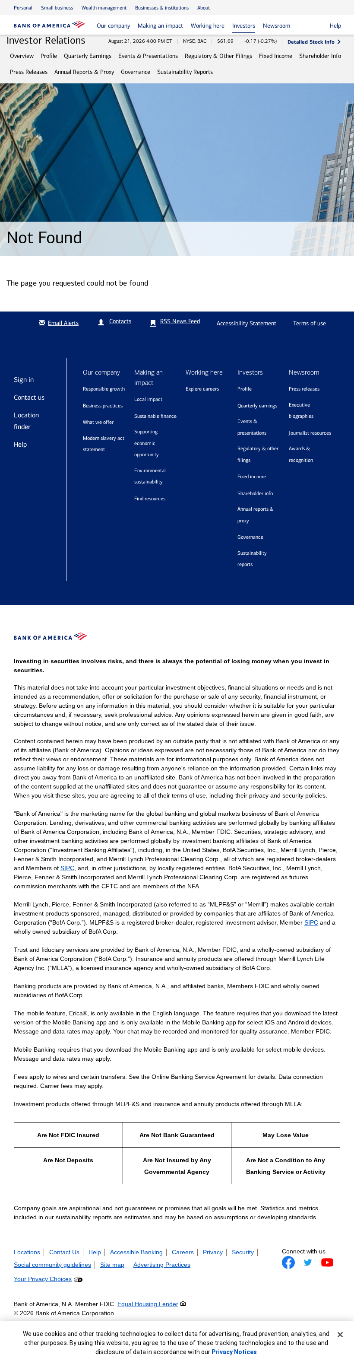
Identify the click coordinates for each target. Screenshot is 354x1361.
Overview (22, 56)
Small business (57, 8)
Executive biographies (301, 411)
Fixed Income (275, 56)
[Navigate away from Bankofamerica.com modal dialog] (288, 1262)
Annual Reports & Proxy (84, 72)
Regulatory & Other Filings (218, 56)
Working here (207, 25)
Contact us (29, 397)
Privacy (213, 1252)
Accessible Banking (136, 1252)
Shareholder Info (320, 56)
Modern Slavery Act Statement (103, 444)
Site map (112, 1264)
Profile (49, 56)
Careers (183, 1252)
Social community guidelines (52, 1264)
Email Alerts (63, 323)
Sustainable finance (155, 416)
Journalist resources (310, 433)
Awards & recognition (301, 454)
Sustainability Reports (185, 72)
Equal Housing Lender (147, 1304)
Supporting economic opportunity (146, 443)
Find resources (149, 499)
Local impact (148, 399)
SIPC (67, 868)
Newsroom (276, 25)
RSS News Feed (180, 321)
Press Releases (28, 72)
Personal (23, 8)
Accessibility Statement (246, 323)
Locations (27, 1252)
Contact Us (64, 1252)
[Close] (340, 1334)
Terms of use (309, 323)
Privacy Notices (234, 1351)
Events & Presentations (148, 56)
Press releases (304, 389)
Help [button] (335, 25)
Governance (135, 72)
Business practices (103, 406)
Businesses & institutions (162, 8)
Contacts (120, 321)
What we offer (98, 422)
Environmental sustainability (150, 476)
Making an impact (160, 25)
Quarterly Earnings (87, 56)
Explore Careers (202, 389)
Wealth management (104, 8)
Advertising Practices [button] (161, 1264)
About (203, 8)
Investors (243, 25)
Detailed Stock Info (311, 41)
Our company (113, 25)
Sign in (24, 379)
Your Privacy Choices (43, 1278)
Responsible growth (104, 389)
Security (243, 1252)
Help (20, 444)
